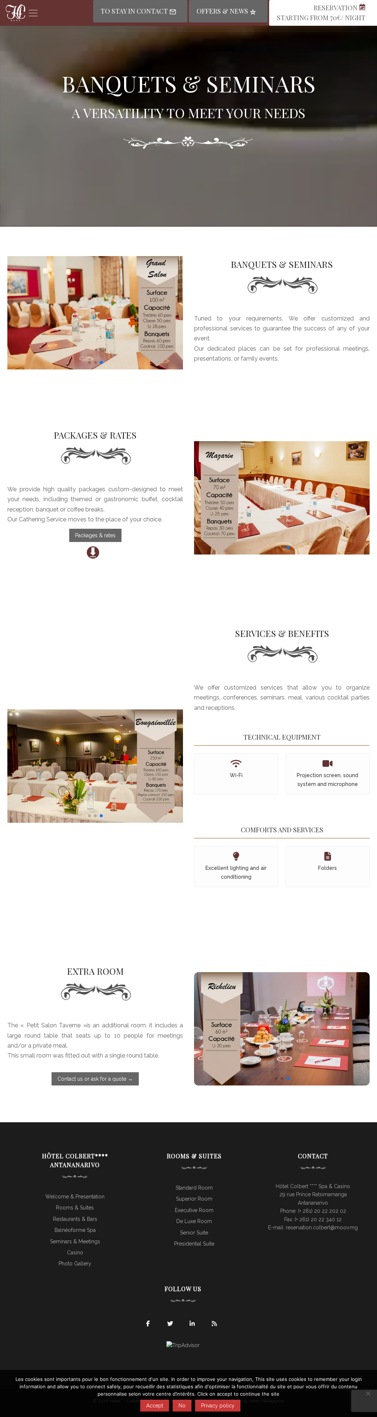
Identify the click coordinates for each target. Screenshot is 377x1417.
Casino (75, 1252)
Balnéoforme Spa (75, 1230)
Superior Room (194, 1199)
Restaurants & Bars (75, 1219)
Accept (154, 1406)
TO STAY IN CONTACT (135, 11)
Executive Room (194, 1210)
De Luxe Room (194, 1221)
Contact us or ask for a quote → (95, 1079)
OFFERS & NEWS (223, 11)
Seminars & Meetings (75, 1241)
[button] (89, 362)
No (182, 1406)
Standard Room (194, 1188)
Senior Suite (194, 1233)
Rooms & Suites (75, 1208)
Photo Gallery (75, 1264)
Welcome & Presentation (75, 1197)
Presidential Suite (194, 1244)
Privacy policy (218, 1406)
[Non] (367, 1393)
